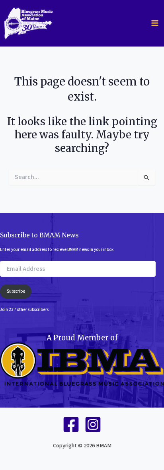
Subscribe (16, 291)
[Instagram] (93, 424)
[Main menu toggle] (155, 23)
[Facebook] (71, 424)
